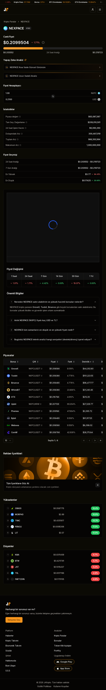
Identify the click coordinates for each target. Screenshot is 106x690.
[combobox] (8, 440)
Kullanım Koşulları (61, 686)
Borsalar (58, 640)
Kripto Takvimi (12, 640)
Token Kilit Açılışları (62, 645)
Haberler (10, 635)
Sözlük (9, 650)
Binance (52, 307)
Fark (70, 361)
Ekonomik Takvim (13, 645)
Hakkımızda (11, 660)
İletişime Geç (14, 620)
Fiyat (53, 361)
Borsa (13, 361)
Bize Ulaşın (10, 665)
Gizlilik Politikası (44, 686)
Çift (34, 361)
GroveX (36, 307)
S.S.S (8, 670)
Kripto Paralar (10, 21)
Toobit (44, 307)
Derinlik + (86, 361)
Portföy (57, 650)
